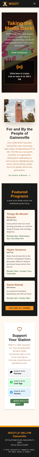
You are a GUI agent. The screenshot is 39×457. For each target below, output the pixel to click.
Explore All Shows (19, 308)
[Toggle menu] (34, 4)
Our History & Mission (18, 175)
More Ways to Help (21, 402)
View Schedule (19, 53)
